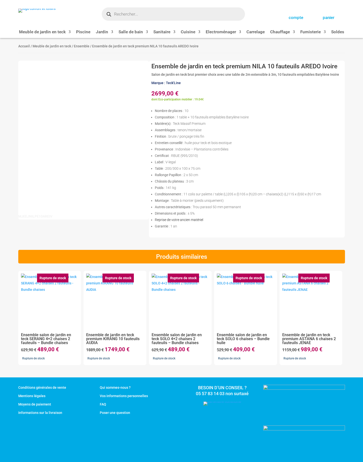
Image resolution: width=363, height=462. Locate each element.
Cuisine (188, 32)
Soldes (337, 32)
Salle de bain (131, 32)
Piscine (83, 32)
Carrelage (255, 32)
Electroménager (221, 32)
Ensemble (81, 46)
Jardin (102, 32)
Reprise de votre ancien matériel (179, 220)
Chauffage (280, 32)
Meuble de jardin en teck (42, 32)
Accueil (24, 46)
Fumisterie (310, 32)
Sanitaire (161, 32)
